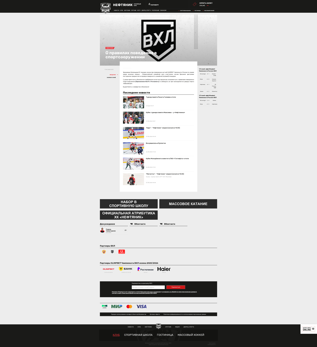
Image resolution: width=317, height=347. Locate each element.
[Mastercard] (129, 306)
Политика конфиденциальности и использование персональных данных (184, 314)
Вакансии (163, 10)
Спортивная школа (185, 10)
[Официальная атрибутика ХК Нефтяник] (129, 215)
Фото (139, 10)
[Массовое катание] (188, 204)
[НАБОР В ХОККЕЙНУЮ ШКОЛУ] (129, 204)
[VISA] (141, 306)
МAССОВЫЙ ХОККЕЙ (191, 335)
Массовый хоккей (209, 10)
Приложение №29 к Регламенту (147, 81)
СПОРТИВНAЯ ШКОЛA (138, 335)
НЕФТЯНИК (127, 10)
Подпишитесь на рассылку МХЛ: (142, 283)
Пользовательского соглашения (151, 292)
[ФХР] (104, 251)
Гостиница (197, 10)
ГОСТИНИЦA (165, 335)
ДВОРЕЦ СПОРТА (146, 10)
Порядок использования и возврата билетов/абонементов (128, 314)
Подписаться (176, 287)
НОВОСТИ (116, 10)
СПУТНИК (133, 10)
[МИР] (116, 306)
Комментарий (111, 77)
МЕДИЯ (177, 327)
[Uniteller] (104, 306)
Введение (113, 74)
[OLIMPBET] (121, 251)
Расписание (155, 10)
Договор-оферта (155, 314)
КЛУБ (121, 10)
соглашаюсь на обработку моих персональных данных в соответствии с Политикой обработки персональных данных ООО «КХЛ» (154, 292)
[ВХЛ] (112, 251)
